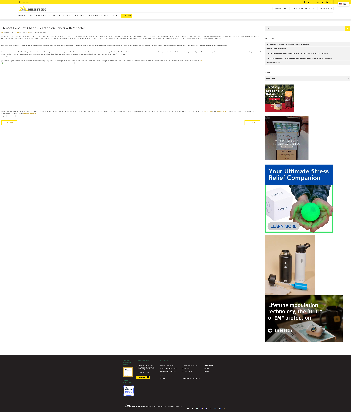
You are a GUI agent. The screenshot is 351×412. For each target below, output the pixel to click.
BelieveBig (22, 32)
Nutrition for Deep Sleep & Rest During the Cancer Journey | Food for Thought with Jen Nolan (297, 53)
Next (251, 123)
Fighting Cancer (187, 371)
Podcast (107, 16)
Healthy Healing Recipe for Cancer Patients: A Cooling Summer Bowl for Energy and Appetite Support (299, 58)
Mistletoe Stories (54, 16)
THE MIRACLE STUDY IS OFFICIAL (276, 49)
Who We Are (22, 16)
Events (115, 16)
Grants (206, 371)
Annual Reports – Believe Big (191, 378)
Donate (206, 368)
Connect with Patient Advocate (303, 8)
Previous (10, 123)
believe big (19, 116)
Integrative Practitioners (168, 371)
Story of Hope (42, 32)
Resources (66, 16)
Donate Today (142, 377)
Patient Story (34, 32)
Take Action (78, 16)
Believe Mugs (186, 368)
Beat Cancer (10, 116)
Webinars (163, 378)
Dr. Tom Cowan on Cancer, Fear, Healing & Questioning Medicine (287, 44)
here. (201, 61)
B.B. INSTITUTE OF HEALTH (167, 365)
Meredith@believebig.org (30, 113)
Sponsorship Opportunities (168, 368)
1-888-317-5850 (25, 2)
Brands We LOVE (187, 375)
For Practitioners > (281, 8)
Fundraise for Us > (326, 8)
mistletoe (27, 116)
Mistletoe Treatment (37, 116)
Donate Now (126, 16)
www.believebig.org (222, 111)
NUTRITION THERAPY (210, 375)
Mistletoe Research (37, 16)
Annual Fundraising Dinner (190, 365)
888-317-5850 (208, 111)
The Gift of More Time (273, 63)
